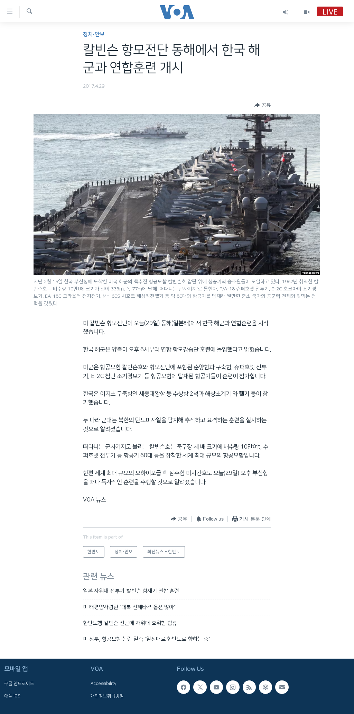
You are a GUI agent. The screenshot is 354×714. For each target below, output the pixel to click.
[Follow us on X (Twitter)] (199, 687)
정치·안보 (93, 34)
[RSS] (249, 687)
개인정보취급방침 (107, 695)
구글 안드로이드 (19, 683)
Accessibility (104, 683)
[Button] (262, 105)
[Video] (306, 12)
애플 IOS (12, 695)
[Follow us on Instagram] (232, 687)
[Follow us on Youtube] (216, 687)
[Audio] (285, 12)
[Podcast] (265, 687)
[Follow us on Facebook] (183, 687)
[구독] (281, 687)
